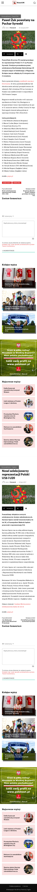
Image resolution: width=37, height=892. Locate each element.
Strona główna (6, 16)
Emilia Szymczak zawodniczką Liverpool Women (17, 285)
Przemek (13, 27)
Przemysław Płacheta (12, 323)
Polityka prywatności (15, 886)
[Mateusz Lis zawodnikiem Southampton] (28, 428)
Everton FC (7, 182)
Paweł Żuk (15, 16)
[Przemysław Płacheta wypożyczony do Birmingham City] (18, 323)
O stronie (25, 886)
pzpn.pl (10, 176)
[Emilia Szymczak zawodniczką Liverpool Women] (18, 278)
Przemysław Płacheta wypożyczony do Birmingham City (16, 329)
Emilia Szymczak (10, 280)
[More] (26, 54)
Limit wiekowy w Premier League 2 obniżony (15, 307)
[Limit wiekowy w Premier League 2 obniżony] (18, 300)
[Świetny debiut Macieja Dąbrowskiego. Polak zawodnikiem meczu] (28, 441)
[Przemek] (3, 28)
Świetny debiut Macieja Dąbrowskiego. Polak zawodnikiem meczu (12, 441)
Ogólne (7, 302)
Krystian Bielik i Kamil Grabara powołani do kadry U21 (28, 193)
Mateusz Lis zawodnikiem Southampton (12, 428)
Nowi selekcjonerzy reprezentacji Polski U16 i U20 (9, 192)
